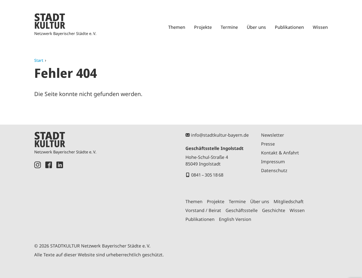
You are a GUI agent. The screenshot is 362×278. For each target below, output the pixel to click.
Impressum (273, 161)
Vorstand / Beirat (203, 210)
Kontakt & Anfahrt (280, 153)
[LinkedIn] (59, 196)
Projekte (203, 27)
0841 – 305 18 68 (207, 175)
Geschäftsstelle (242, 210)
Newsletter (272, 135)
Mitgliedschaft (289, 201)
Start (38, 60)
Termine (229, 27)
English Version (235, 219)
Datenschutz (274, 170)
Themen (176, 27)
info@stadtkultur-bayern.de (220, 135)
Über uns (256, 27)
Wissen (320, 27)
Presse (268, 144)
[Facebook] (48, 196)
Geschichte (273, 210)
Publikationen (289, 27)
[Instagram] (37, 196)
